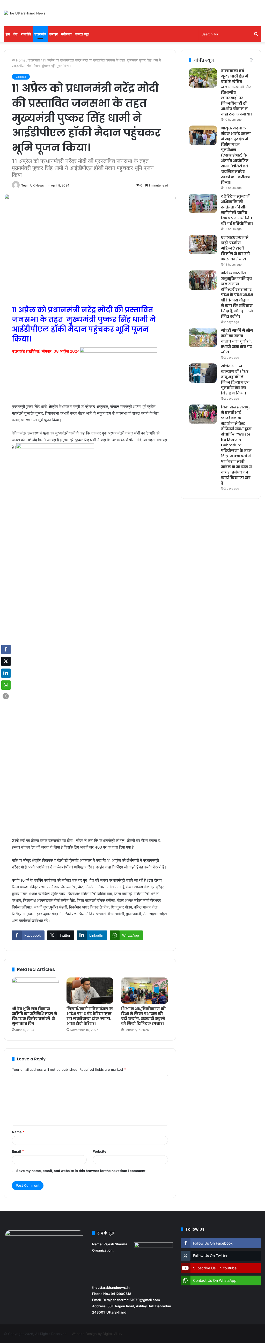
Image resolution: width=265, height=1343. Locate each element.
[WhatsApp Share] (6, 685)
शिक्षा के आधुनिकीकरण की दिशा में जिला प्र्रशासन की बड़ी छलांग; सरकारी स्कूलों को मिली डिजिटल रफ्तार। (143, 1016)
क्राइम (53, 34)
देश (15, 34)
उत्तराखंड (40, 34)
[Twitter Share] (6, 661)
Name (18, 1132)
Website (99, 1151)
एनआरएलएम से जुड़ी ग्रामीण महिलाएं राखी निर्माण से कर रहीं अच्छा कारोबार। (235, 248)
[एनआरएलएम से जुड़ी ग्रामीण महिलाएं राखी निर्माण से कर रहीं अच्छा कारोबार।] (203, 244)
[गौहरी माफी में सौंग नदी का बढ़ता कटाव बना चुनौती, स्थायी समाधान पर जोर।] (203, 337)
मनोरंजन (66, 34)
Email (18, 1151)
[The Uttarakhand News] (25, 13)
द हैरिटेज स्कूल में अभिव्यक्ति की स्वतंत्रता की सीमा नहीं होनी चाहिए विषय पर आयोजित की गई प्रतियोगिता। (237, 210)
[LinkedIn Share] (6, 673)
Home (20, 60)
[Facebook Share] (6, 649)
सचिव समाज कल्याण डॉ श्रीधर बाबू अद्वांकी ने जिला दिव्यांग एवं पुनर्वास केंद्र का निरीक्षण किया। (235, 379)
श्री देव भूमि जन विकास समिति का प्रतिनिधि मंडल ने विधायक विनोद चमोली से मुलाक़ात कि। (34, 1016)
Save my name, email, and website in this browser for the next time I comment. (81, 1171)
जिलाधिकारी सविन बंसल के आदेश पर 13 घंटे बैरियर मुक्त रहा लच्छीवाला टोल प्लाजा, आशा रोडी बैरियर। (90, 1016)
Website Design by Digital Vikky (97, 1334)
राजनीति (26, 34)
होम (8, 34)
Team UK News (32, 185)
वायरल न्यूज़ (82, 34)
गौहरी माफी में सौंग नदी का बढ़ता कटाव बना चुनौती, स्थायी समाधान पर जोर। (237, 341)
